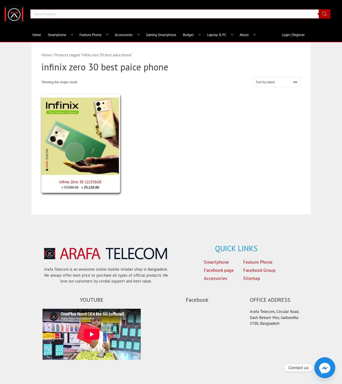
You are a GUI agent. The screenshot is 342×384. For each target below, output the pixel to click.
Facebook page (219, 270)
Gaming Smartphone (161, 35)
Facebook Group (259, 270)
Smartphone (57, 35)
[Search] (324, 14)
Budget (188, 35)
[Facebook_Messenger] (324, 367)
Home (37, 35)
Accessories (124, 35)
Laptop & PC (216, 35)
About (244, 35)
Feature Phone (90, 35)
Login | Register (293, 35)
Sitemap (251, 278)
